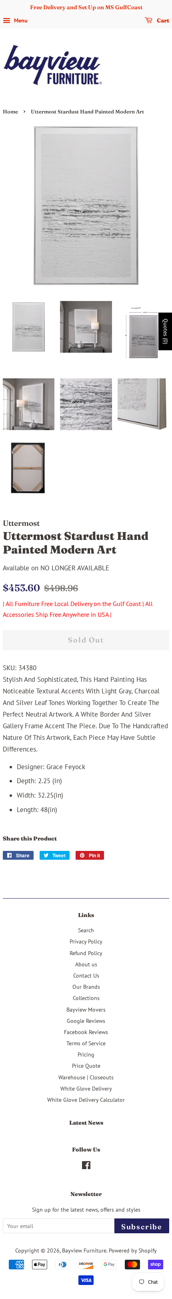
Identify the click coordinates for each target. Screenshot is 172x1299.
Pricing (86, 1054)
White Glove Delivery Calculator (86, 1099)
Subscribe (141, 1226)
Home (10, 112)
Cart (162, 20)
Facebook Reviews (86, 1032)
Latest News (86, 1122)
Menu (20, 20)
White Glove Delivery (86, 1088)
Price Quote (86, 1065)
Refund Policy (86, 953)
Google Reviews (86, 1020)
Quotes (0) (165, 331)
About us (86, 964)
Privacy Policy (86, 941)
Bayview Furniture (84, 1250)
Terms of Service (86, 1043)
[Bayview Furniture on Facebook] (86, 1166)
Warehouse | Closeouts (86, 1077)
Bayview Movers (86, 1009)
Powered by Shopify (133, 1250)
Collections (86, 998)
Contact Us (86, 975)
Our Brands (86, 986)
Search (86, 930)
